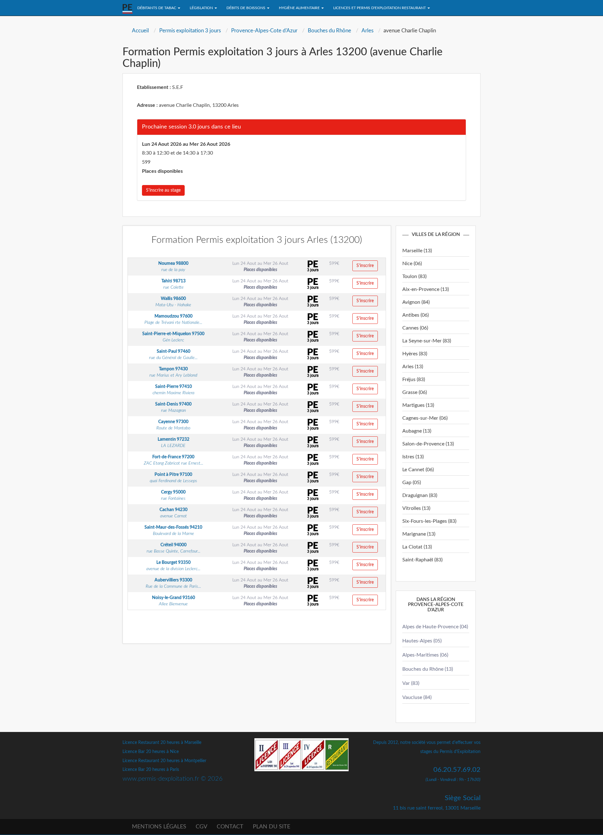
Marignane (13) (418, 534)
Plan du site (271, 827)
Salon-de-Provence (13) (428, 443)
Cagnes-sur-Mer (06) (425, 418)
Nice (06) (412, 263)
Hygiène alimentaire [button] (300, 8)
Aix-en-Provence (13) (425, 289)
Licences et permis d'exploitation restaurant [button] (380, 8)
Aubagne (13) (416, 431)
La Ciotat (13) (417, 546)
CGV (201, 827)
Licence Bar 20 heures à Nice (150, 752)
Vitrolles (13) (416, 508)
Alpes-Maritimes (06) (425, 655)
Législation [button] (202, 8)
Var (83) (410, 683)
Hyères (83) (414, 353)
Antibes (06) (415, 315)
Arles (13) (412, 366)
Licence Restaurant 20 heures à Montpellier (164, 761)
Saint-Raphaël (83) (422, 559)
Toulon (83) (414, 276)
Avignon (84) (416, 302)
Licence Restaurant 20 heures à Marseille (161, 742)
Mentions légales (159, 827)
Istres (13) (413, 456)
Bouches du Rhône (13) (427, 669)
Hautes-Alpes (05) (422, 640)
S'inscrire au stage (163, 190)
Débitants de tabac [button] (157, 8)
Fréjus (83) (413, 379)
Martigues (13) (418, 405)
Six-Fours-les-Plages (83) (429, 521)
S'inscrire (365, 266)
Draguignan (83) (419, 495)
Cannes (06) (415, 327)
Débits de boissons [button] (246, 8)
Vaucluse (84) (417, 697)
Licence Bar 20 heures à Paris (150, 769)
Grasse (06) (414, 392)
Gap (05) (411, 482)
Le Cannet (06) (418, 469)
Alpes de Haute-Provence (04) (435, 626)
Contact (230, 827)
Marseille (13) (417, 250)
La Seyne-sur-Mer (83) (426, 340)
